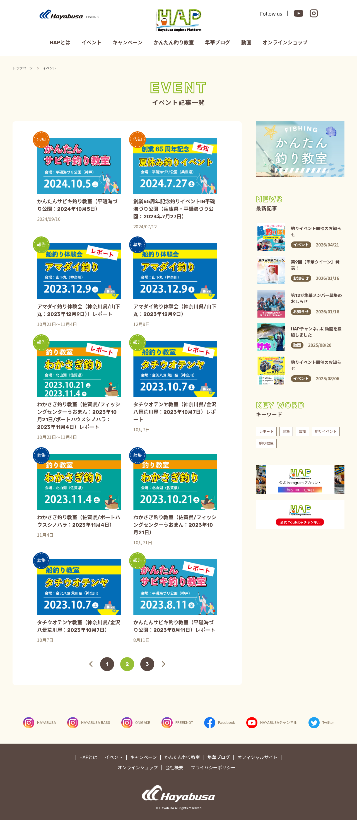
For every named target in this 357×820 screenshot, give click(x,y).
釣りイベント (326, 431)
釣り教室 (266, 443)
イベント (91, 43)
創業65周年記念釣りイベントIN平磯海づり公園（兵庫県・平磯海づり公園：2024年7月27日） (174, 209)
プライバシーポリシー (213, 767)
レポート (266, 431)
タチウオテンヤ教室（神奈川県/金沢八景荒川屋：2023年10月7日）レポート (174, 412)
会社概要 (174, 767)
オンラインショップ (285, 43)
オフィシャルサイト (257, 757)
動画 (246, 43)
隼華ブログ (217, 43)
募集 (286, 431)
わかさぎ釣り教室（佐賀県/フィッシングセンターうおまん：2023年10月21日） (174, 525)
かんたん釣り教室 (174, 43)
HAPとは (60, 43)
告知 (302, 431)
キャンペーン (128, 43)
